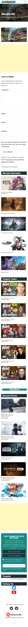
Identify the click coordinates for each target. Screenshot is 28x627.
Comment (5, 90)
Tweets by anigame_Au (18, 579)
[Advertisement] (14, 58)
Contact (21, 604)
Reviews (9, 604)
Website (4, 131)
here (14, 548)
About (15, 604)
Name (3, 114)
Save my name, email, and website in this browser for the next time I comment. (14, 144)
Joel (9, 17)
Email (3, 122)
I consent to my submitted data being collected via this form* (13, 560)
